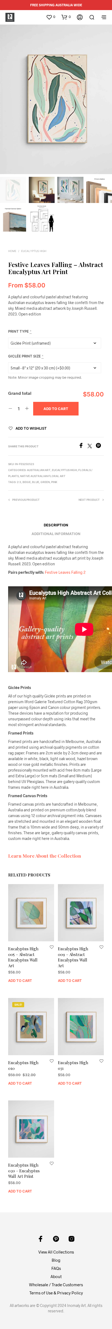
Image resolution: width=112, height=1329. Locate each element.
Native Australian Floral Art (43, 476)
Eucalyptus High (33, 251)
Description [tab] (56, 525)
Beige (27, 482)
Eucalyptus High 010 (23, 1065)
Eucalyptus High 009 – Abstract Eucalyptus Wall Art (73, 957)
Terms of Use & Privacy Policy (56, 1292)
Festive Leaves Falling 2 (65, 572)
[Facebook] (83, 446)
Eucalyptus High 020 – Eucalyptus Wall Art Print (24, 1170)
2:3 (19, 482)
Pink (54, 482)
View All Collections (56, 1251)
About (56, 1276)
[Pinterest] (100, 446)
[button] (50, 17)
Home (12, 251)
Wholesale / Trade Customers (56, 1284)
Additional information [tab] (56, 534)
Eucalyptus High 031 (73, 1065)
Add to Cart (20, 980)
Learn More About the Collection (44, 855)
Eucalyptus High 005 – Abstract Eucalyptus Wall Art (23, 957)
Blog (56, 1260)
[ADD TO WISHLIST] (51, 947)
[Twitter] (92, 446)
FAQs (56, 1268)
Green (45, 482)
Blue (35, 482)
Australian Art (39, 470)
